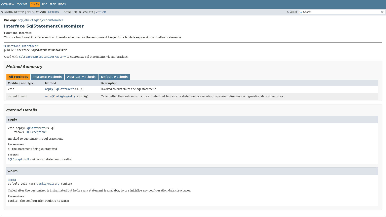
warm (48, 96)
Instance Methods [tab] (47, 76)
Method (53, 12)
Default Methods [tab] (114, 76)
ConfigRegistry (64, 96)
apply (49, 89)
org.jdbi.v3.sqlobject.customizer (40, 20)
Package (22, 4)
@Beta (12, 179)
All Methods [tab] (18, 76)
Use (44, 4)
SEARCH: (292, 12)
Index (62, 4)
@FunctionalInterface (20, 46)
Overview (7, 4)
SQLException (35, 132)
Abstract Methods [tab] (81, 76)
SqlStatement (64, 89)
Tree (53, 4)
